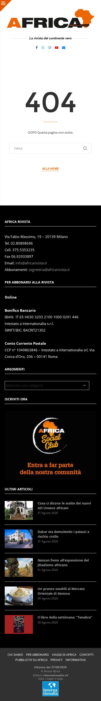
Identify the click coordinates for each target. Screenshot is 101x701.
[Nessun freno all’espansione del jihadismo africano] (19, 567)
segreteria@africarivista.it (49, 269)
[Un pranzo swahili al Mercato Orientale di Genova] (19, 595)
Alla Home (50, 169)
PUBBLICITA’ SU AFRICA (31, 660)
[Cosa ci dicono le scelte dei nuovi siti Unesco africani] (19, 510)
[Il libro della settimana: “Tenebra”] (19, 624)
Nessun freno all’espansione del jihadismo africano (63, 562)
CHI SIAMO (15, 655)
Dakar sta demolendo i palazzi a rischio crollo (63, 534)
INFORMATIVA (76, 660)
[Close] (6, 6)
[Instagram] (49, 47)
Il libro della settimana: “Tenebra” (65, 617)
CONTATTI (86, 655)
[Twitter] (43, 47)
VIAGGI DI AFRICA (64, 655)
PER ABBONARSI (37, 655)
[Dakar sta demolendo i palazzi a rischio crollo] (19, 538)
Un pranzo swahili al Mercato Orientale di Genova (61, 591)
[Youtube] (56, 47)
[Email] (63, 47)
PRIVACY (56, 660)
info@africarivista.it (31, 263)
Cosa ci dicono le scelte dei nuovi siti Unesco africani (64, 505)
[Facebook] (37, 47)
